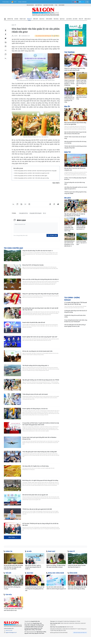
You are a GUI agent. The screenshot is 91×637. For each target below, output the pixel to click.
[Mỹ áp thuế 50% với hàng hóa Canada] (12, 270)
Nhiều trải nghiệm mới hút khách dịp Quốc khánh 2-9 (80, 227)
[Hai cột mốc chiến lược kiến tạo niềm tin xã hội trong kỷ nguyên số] (56, 580)
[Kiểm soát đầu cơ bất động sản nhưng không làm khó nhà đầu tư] (12, 284)
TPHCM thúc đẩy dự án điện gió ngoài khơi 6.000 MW (37, 509)
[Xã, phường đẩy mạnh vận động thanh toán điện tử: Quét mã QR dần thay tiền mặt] (12, 313)
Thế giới (35, 19)
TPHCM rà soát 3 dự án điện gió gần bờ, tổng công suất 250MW (75, 192)
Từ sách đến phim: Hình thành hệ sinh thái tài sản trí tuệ (13, 609)
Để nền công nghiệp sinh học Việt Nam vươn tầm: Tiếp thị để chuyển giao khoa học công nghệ (35, 170)
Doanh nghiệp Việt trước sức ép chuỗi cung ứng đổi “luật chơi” (39, 337)
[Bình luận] (5, 54)
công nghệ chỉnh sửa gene (35, 213)
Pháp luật (23, 19)
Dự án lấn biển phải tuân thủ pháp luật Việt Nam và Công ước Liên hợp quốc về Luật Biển (13, 567)
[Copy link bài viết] (5, 50)
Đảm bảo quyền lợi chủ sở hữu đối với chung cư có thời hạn (75, 142)
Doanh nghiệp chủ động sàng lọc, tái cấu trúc (35, 408)
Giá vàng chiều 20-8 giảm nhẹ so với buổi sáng (35, 466)
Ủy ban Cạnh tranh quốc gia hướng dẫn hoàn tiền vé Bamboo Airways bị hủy (39, 438)
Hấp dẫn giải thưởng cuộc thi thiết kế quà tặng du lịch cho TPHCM (40, 380)
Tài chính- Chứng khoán (72, 298)
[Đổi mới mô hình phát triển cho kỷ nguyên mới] (12, 499)
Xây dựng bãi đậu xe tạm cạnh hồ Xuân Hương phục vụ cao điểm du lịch (69, 244)
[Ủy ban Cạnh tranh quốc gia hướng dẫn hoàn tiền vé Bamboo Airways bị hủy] (12, 442)
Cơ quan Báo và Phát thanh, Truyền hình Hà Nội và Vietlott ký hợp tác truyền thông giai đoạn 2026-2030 (40, 423)
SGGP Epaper (61, 5)
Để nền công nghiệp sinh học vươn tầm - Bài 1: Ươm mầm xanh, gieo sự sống (31, 178)
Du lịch (67, 197)
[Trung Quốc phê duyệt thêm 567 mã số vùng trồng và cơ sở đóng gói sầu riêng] (69, 91)
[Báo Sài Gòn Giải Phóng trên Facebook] (73, 2)
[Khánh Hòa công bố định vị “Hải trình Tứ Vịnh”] (81, 236)
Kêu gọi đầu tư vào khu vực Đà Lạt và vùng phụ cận (74, 169)
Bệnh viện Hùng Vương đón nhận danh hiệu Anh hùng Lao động (77, 587)
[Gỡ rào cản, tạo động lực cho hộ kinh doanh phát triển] (12, 356)
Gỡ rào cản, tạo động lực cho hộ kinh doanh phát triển (37, 351)
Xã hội (16, 19)
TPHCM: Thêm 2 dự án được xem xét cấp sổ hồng (75, 137)
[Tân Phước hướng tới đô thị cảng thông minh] (12, 370)
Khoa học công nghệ (56, 573)
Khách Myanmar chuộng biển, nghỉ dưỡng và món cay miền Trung (69, 228)
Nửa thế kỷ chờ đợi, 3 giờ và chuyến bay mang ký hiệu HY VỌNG (33, 567)
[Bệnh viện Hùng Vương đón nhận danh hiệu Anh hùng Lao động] (77, 580)
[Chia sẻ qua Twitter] (5, 38)
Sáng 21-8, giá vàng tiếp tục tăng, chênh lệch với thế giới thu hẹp (81, 83)
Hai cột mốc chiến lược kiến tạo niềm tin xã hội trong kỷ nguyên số (56, 587)
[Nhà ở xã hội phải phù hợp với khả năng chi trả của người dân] (75, 114)
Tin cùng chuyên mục (13, 248)
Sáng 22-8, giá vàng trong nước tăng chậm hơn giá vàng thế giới (40, 293)
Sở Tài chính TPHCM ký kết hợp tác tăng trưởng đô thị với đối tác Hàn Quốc (40, 524)
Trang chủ (5, 18)
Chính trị (10, 19)
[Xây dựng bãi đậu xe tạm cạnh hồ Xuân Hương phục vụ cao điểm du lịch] (69, 236)
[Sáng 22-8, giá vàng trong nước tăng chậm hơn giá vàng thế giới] (12, 298)
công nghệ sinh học (23, 213)
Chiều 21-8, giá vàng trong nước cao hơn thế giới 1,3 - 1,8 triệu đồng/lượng (69, 83)
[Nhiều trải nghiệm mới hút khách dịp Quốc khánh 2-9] (81, 221)
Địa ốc (67, 106)
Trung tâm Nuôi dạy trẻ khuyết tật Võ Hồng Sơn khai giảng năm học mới (34, 588)
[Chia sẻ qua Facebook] (5, 34)
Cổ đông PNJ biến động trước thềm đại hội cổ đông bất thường (75, 311)
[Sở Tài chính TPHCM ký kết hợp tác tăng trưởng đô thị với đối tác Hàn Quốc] (12, 528)
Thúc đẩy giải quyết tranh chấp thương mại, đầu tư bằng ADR (39, 451)
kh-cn (44, 213)
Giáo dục (42, 19)
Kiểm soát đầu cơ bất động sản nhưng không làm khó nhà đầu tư (40, 279)
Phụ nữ (81, 19)
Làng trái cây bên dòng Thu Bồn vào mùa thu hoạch (36, 250)
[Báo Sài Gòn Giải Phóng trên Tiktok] (77, 2)
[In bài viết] (5, 46)
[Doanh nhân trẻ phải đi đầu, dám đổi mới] (12, 327)
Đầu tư (67, 152)
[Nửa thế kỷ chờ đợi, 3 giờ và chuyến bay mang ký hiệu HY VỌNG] (34, 558)
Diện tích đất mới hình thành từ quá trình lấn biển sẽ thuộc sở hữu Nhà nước (75, 132)
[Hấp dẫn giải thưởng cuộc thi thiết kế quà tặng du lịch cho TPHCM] (12, 384)
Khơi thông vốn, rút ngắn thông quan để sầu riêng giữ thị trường (40, 480)
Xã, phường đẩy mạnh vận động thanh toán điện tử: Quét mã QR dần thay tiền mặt (40, 309)
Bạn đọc (62, 19)
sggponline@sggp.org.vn (11, 632)
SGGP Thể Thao (38, 5)
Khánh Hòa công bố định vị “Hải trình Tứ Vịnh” (81, 243)
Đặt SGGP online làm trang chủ (80, 632)
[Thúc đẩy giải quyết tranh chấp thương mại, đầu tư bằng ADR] (12, 456)
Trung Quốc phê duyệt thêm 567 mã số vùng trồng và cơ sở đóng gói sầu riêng (69, 99)
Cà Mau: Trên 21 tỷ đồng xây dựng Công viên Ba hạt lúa (75, 178)
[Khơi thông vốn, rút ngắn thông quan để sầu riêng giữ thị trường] (12, 485)
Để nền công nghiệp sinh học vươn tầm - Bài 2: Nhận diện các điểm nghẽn (30, 175)
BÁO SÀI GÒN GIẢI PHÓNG (45, 11)
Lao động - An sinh (71, 19)
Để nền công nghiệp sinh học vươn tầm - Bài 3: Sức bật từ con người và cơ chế (31, 173)
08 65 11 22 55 (9, 630)
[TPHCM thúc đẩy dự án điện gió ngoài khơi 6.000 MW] (12, 514)
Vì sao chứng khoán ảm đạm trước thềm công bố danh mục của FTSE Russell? (75, 320)
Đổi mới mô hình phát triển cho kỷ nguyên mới (35, 495)
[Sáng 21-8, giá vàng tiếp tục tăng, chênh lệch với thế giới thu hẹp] (81, 75)
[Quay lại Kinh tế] (5, 58)
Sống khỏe (49, 19)
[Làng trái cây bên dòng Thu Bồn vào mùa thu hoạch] (12, 255)
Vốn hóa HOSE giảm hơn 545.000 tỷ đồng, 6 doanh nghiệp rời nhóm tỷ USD (75, 325)
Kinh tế (29, 19)
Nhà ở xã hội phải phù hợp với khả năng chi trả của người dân (75, 123)
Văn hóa (56, 19)
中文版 (56, 5)
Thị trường (69, 52)
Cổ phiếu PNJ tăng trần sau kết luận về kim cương (75, 316)
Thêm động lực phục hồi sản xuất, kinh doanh (35, 394)
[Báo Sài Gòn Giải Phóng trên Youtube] (75, 2)
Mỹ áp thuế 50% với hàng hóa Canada (33, 265)
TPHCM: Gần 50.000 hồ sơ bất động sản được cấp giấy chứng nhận (75, 146)
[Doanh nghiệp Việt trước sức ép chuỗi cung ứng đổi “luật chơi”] (12, 341)
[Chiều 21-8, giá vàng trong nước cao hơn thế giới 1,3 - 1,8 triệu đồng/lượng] (69, 75)
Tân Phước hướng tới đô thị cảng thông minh (35, 365)
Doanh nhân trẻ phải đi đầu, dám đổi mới (33, 322)
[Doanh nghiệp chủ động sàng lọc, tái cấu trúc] (12, 413)
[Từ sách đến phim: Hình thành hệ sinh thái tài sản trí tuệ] (13, 601)
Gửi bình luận (53, 235)
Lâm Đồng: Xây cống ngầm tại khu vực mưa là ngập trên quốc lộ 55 (75, 187)
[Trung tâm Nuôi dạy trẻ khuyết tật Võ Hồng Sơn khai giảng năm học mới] (34, 580)
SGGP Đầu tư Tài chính (48, 5)
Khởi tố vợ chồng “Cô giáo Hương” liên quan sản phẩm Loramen (56, 566)
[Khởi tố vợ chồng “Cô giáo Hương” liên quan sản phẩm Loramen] (56, 558)
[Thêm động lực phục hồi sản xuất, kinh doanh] (12, 399)
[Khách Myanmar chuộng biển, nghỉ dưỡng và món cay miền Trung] (69, 221)
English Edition (30, 5)
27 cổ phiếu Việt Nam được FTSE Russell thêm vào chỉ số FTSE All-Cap (75, 303)
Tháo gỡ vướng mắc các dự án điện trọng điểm (74, 183)
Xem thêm (11, 537)
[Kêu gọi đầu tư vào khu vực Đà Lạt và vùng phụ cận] (75, 160)
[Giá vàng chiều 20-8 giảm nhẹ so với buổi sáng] (12, 471)
